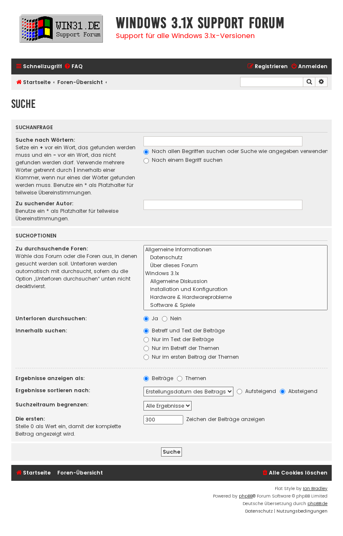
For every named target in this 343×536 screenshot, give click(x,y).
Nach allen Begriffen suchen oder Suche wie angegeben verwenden (239, 151)
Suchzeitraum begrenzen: (52, 404)
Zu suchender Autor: (44, 203)
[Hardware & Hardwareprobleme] (235, 297)
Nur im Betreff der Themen (184, 348)
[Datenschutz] (235, 258)
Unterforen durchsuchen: (51, 318)
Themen (195, 378)
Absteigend (302, 391)
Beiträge (161, 378)
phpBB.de (317, 503)
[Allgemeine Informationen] (235, 250)
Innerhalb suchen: (41, 330)
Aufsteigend (259, 391)
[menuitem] (73, 66)
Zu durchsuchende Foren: (51, 248)
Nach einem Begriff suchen (186, 159)
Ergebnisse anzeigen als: (50, 378)
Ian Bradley (315, 488)
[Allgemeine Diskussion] (235, 282)
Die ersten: (30, 418)
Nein (175, 318)
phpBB (246, 496)
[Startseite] (61, 32)
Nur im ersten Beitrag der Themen (194, 356)
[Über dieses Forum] (235, 266)
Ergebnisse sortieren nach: (52, 390)
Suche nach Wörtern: (45, 139)
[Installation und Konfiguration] (235, 290)
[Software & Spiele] (235, 305)
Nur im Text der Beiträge (182, 339)
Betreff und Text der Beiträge (187, 330)
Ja (154, 318)
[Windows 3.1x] (235, 274)
